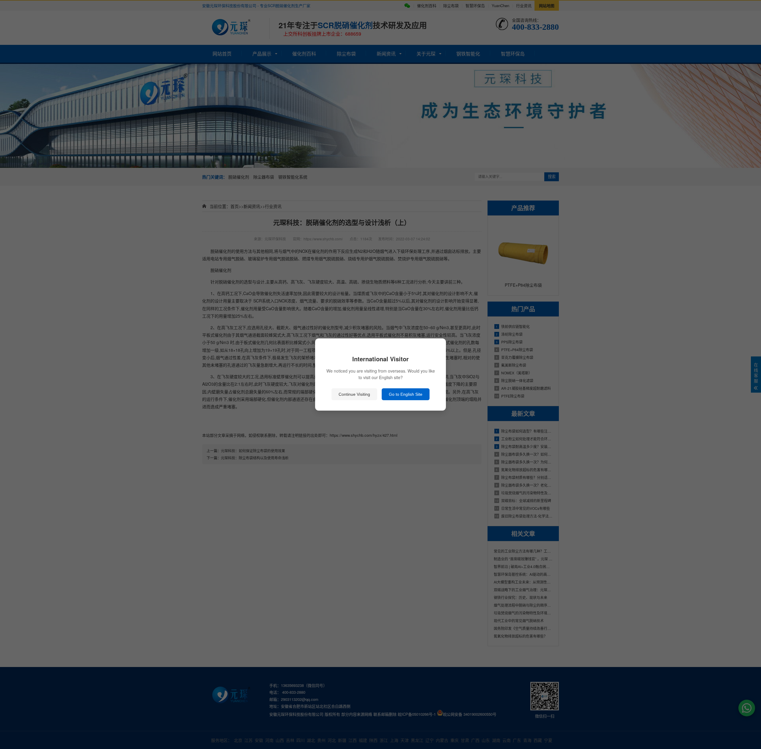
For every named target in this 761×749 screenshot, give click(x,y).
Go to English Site (405, 394)
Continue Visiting (354, 394)
